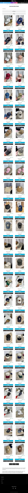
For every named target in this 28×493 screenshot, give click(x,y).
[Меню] (1, 1)
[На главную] (14, 1)
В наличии (12, 45)
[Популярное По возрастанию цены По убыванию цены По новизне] (14, 9)
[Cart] (27, 1)
